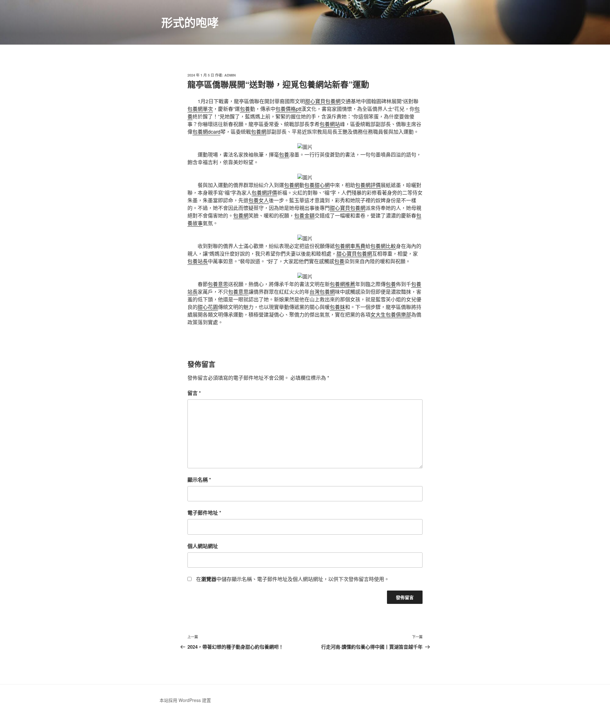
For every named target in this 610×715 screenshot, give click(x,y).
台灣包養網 (322, 291)
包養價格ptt (288, 108)
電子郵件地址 (204, 512)
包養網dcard (206, 131)
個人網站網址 (202, 546)
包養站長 (197, 261)
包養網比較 (383, 246)
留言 (194, 393)
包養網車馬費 (350, 246)
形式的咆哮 (190, 22)
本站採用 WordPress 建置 (185, 700)
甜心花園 (208, 307)
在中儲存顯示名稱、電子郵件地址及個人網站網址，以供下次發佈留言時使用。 (292, 579)
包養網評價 (368, 185)
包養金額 (304, 215)
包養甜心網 (317, 185)
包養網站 (330, 124)
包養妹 (337, 307)
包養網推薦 (342, 284)
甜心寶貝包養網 (323, 101)
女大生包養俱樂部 (390, 314)
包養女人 (258, 200)
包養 (245, 108)
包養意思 (218, 284)
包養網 (258, 131)
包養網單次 (200, 108)
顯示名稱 (199, 479)
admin (230, 75)
